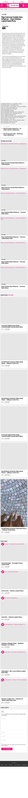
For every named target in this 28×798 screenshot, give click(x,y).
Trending (21, 2)
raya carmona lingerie (7, 116)
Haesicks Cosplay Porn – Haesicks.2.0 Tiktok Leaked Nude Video (12, 699)
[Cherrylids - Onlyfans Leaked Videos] (14, 606)
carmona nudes (5, 105)
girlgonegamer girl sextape (9, 109)
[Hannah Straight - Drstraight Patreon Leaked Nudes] (14, 552)
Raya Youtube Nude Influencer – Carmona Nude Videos (13, 262)
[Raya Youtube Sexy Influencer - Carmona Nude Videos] (14, 276)
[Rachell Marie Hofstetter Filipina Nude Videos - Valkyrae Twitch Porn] (14, 346)
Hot (14, 2)
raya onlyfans (5, 118)
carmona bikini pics (6, 103)
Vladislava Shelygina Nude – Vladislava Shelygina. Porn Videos (12, 644)
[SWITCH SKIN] (23, 5)
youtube (3, 160)
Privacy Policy (24, 765)
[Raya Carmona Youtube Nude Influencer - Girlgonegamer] (14, 152)
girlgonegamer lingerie (7, 110)
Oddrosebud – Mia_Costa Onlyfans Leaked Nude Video (13, 671)
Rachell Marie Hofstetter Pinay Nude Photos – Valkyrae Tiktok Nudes (13, 529)
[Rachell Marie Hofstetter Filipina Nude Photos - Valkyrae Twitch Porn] (14, 456)
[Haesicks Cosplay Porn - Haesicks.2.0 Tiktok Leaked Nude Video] (14, 688)
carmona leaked (17, 103)
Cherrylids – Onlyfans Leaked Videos (11, 617)
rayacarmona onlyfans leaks (9, 121)
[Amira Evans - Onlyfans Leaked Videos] (14, 580)
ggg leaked (13, 106)
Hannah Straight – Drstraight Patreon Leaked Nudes (12, 563)
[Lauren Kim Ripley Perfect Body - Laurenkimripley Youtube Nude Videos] (14, 310)
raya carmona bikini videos (8, 114)
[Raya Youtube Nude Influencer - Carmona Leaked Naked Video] (14, 226)
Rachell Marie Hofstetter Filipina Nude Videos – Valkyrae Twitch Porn (12, 362)
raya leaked (4, 117)
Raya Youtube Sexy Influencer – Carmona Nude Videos (13, 287)
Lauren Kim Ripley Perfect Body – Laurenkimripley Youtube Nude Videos (12, 326)
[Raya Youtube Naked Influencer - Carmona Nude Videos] (14, 202)
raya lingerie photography (16, 117)
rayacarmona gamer (18, 120)
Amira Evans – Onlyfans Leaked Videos (12, 591)
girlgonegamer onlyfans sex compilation (12, 112)
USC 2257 (11, 765)
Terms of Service (17, 765)
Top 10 (6, 765)
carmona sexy (15, 105)
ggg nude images (22, 106)
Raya (4, 28)
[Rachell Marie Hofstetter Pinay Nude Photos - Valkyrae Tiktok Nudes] (14, 503)
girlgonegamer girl (12, 108)
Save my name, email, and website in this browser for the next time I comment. (13, 745)
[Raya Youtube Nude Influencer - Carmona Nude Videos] (14, 251)
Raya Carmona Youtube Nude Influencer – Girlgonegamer (13, 163)
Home (2, 765)
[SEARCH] (26, 5)
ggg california (5, 106)
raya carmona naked (20, 116)
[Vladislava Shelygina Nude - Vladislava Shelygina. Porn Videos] (14, 633)
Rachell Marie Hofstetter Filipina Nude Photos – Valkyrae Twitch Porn (12, 471)
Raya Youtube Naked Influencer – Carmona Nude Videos (13, 212)
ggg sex (3, 108)
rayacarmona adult (6, 120)
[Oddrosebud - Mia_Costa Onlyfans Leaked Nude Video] (14, 660)
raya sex (12, 118)
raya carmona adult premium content (11, 113)
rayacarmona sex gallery (8, 123)
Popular (6, 2)
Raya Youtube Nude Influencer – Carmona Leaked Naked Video (13, 237)
